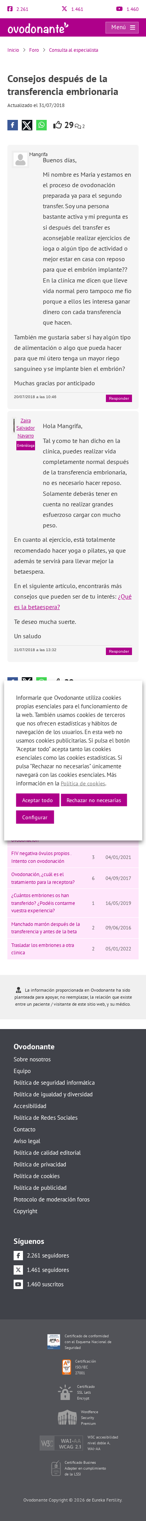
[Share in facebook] (12, 125)
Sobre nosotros (32, 1059)
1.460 (132, 9)
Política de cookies (37, 1176)
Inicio (13, 50)
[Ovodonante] (38, 27)
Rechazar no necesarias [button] (94, 800)
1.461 (76, 9)
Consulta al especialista (73, 50)
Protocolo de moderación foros (52, 1199)
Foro (34, 50)
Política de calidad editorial (47, 1153)
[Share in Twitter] (27, 125)
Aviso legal (27, 1141)
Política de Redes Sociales (45, 1118)
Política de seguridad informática (54, 1082)
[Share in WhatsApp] (41, 125)
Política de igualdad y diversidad (53, 1094)
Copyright (25, 1211)
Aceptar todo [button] (37, 800)
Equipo (22, 1071)
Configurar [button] (34, 817)
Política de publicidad (40, 1188)
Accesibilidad (30, 1106)
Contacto (24, 1129)
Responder (119, 398)
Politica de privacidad (40, 1164)
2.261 (21, 9)
